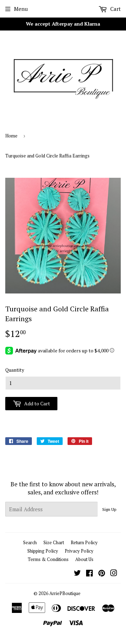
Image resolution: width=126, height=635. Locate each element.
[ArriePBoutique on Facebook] (89, 573)
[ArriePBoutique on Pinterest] (101, 573)
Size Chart (53, 542)
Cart (115, 8)
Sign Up (109, 509)
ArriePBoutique (64, 593)
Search (30, 542)
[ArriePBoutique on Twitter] (77, 573)
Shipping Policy (42, 551)
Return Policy (84, 542)
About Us (84, 559)
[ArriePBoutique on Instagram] (113, 573)
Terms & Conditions (48, 559)
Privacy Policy (79, 551)
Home (11, 136)
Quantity (14, 369)
